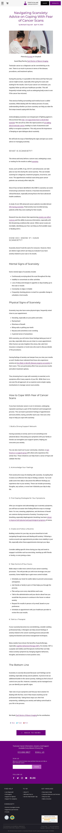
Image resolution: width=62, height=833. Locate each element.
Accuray (29, 56)
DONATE (55, 3)
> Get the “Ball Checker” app (30, 796)
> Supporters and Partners (11, 809)
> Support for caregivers (10, 799)
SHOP (45, 3)
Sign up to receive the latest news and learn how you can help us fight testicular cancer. (30, 762)
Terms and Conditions (54, 826)
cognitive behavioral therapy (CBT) (27, 646)
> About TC (26, 792)
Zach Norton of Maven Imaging (37, 61)
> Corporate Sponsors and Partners (50, 794)
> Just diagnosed (8, 792)
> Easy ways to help (46, 792)
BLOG (33, 778)
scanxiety (35, 161)
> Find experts (8, 794)
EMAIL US (39, 752)
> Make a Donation (46, 799)
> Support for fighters (10, 796)
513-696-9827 (24, 752)
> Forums (6, 812)
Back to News (32, 733)
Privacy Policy (44, 826)
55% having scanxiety (16, 207)
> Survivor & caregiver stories (12, 807)
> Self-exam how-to (28, 794)
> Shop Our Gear (45, 796)
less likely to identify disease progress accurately (33, 363)
